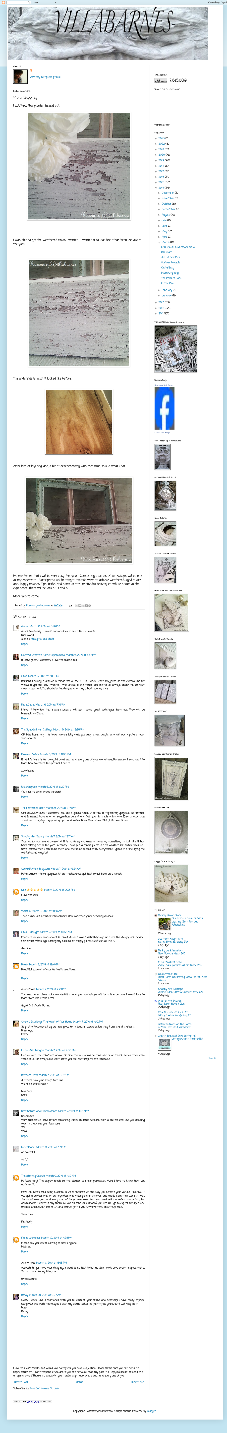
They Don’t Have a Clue (171, 1004)
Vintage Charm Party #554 (187, 1039)
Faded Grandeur (30, 1238)
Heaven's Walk (30, 755)
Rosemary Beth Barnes (164, 385)
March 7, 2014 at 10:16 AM (47, 911)
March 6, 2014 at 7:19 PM (50, 705)
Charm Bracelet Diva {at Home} (177, 1036)
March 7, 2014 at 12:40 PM (44, 965)
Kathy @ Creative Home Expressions (43, 655)
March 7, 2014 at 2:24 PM (51, 989)
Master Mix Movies (170, 1001)
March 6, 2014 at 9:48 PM (55, 755)
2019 (162, 161)
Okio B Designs (30, 932)
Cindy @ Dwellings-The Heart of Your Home (46, 1022)
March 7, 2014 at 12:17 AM (60, 837)
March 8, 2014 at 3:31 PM (51, 1147)
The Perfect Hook (171, 278)
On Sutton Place (167, 974)
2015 (162, 183)
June (165, 226)
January (167, 296)
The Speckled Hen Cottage (36, 730)
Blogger (151, 1411)
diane (25, 627)
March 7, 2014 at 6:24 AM (66, 869)
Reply (24, 644)
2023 (162, 138)
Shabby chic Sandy (32, 837)
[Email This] (77, 605)
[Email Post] (70, 605)
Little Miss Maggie (32, 1050)
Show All (212, 1058)
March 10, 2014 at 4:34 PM (56, 1238)
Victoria (26, 911)
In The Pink (167, 283)
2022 (162, 144)
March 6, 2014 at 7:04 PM (43, 676)
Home (79, 1382)
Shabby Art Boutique (170, 989)
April (165, 237)
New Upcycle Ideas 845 (171, 954)
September (169, 209)
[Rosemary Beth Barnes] (164, 429)
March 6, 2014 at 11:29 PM (53, 787)
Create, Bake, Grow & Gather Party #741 (180, 992)
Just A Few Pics (170, 258)
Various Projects (170, 263)
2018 (162, 166)
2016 (162, 177)
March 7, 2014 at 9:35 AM (59, 890)
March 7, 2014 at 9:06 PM (60, 1050)
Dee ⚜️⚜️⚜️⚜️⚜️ (32, 890)
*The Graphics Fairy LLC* (173, 1013)
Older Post (137, 1382)
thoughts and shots (43, 639)
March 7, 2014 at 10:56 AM (56, 932)
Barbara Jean (29, 1075)
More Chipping (169, 273)
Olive (24, 676)
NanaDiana (28, 705)
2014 (162, 188)
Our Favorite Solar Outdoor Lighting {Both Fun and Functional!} (187, 921)
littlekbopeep (29, 787)
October (167, 204)
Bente (24, 965)
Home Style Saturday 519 (173, 942)
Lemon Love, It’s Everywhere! (174, 1027)
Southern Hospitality (170, 939)
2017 (162, 172)
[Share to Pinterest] (89, 605)
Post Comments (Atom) (44, 1389)
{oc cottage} (28, 1147)
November (168, 198)
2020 (162, 155)
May (165, 232)
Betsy (24, 1295)
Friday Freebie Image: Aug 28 (174, 1015)
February (167, 290)
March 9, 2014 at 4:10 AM (61, 1176)
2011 (161, 314)
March (166, 243)
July (164, 221)
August (166, 215)
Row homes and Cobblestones (39, 1111)
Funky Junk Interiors (170, 951)
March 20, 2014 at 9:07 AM (45, 1295)
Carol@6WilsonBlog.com (35, 869)
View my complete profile (45, 77)
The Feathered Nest (33, 808)
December (168, 193)
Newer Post (21, 1382)
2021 (162, 149)
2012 (162, 308)
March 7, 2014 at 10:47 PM (73, 1111)
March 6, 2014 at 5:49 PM (45, 627)
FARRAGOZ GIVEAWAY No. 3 (178, 247)
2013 (162, 303)
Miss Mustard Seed (170, 962)
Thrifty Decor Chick (169, 915)
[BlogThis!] (80, 605)
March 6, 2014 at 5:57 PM (81, 655)
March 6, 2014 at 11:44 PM (61, 808)
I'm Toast (166, 252)
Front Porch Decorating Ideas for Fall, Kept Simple (182, 978)
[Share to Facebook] (86, 605)
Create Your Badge (162, 433)
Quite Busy (167, 268)
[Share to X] (83, 605)
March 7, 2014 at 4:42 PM (88, 1022)
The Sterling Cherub (33, 1176)
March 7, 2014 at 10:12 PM (54, 1075)
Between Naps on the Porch (174, 1024)
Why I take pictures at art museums (180, 965)
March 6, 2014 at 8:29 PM (68, 730)
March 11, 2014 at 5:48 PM (51, 1263)
